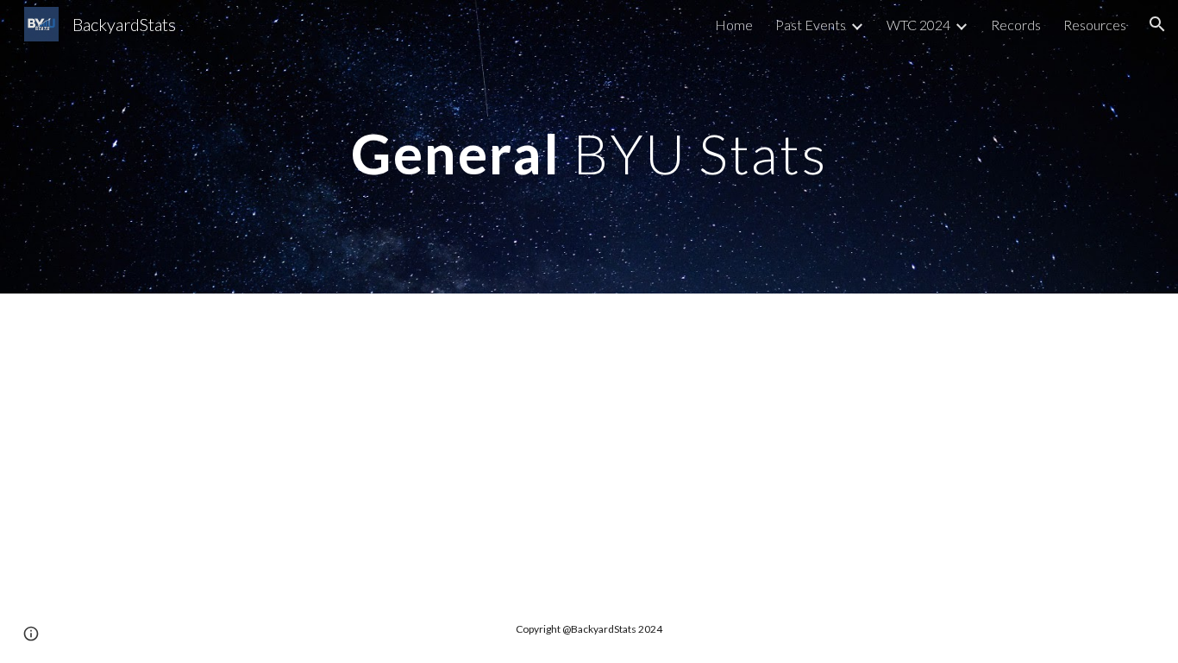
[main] (589, 146)
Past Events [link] (810, 24)
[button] (1157, 24)
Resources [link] (1094, 24)
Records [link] (1016, 24)
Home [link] (734, 24)
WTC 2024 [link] (918, 24)
